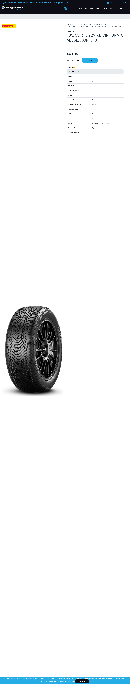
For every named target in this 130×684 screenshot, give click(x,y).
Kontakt (113, 9)
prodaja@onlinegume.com (48, 2)
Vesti (105, 9)
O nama (79, 9)
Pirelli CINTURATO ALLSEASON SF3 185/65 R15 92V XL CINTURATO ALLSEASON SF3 (96, 27)
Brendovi (123, 9)
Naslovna (70, 24)
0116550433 (20, 2)
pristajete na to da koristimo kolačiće (52, 681)
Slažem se (82, 681)
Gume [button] (70, 9)
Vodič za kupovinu (92, 9)
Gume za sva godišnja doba (93, 24)
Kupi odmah (90, 60)
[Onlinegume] (15, 8)
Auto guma (78, 24)
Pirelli (106, 24)
